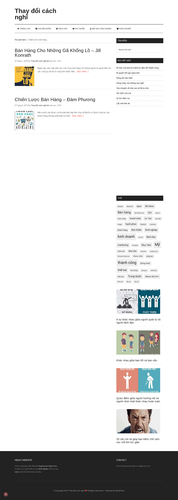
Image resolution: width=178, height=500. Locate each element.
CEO (150, 212)
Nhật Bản (132, 251)
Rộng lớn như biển (124, 78)
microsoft (135, 245)
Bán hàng (124, 212)
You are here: (20, 40)
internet (143, 224)
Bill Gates (149, 206)
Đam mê (120, 282)
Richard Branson (124, 256)
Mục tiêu (146, 245)
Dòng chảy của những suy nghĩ (130, 83)
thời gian (144, 270)
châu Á (157, 213)
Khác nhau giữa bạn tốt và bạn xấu (136, 360)
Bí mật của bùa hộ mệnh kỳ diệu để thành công (137, 68)
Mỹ (157, 244)
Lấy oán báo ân (123, 103)
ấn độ (136, 282)
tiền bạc (121, 277)
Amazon (130, 206)
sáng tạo (149, 256)
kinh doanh (126, 237)
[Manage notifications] (6, 494)
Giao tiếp (158, 219)
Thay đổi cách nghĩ (35, 14)
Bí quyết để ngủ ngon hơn (128, 73)
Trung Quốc (135, 276)
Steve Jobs (138, 256)
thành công (127, 262)
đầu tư (129, 282)
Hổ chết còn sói (123, 93)
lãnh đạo (151, 237)
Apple (139, 206)
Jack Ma (153, 224)
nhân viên (121, 251)
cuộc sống (122, 219)
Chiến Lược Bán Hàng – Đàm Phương (55, 99)
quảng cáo (154, 251)
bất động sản (139, 213)
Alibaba (120, 206)
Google (120, 224)
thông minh (145, 263)
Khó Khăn (136, 230)
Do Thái (148, 218)
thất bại (122, 270)
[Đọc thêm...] (82, 71)
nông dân (143, 251)
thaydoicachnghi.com (48, 466)
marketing (123, 245)
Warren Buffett (152, 276)
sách (17, 472)
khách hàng (122, 230)
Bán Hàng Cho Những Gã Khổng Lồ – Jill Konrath (58, 53)
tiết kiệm (154, 270)
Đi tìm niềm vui (123, 98)
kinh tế (141, 237)
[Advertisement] (115, 10)
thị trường (134, 270)
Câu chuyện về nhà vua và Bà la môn (132, 88)
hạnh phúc (131, 224)
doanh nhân (135, 218)
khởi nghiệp (151, 230)
